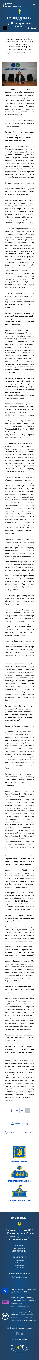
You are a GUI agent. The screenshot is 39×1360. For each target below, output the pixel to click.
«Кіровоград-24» (22, 98)
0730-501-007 (19, 1265)
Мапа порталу (17, 1217)
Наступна (27, 1132)
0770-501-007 (19, 1263)
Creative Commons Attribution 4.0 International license (22, 1317)
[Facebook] (17, 1333)
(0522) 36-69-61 (19, 1249)
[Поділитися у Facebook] (11, 1110)
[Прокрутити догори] (35, 1348)
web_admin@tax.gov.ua (20, 1306)
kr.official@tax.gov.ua (19, 1277)
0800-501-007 (19, 1268)
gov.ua (8, 4)
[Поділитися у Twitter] (16, 1110)
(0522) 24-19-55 (17, 1251)
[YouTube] (22, 1333)
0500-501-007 (19, 1260)
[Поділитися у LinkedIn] (22, 1110)
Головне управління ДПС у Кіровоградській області (19, 22)
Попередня (13, 1132)
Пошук (33, 28)
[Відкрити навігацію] (34, 3)
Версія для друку (21, 1124)
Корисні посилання (19, 1339)
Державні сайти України (13, 6)
